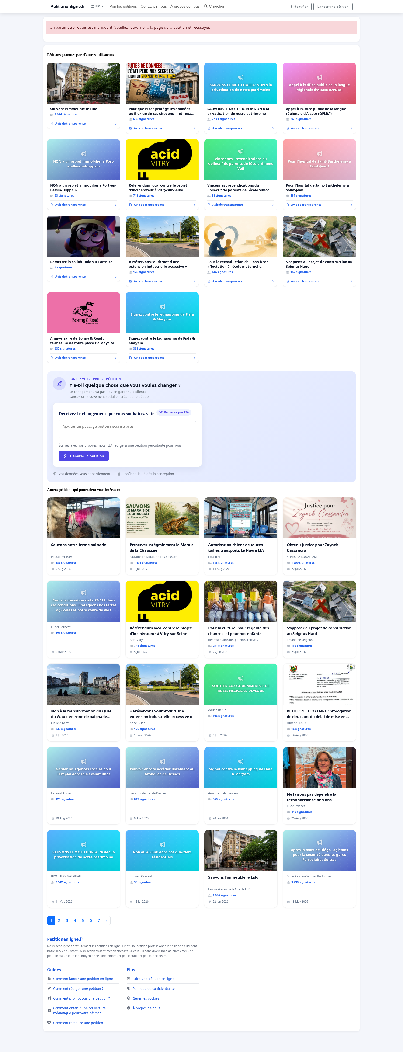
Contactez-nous (154, 6)
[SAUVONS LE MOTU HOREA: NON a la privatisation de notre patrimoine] (240, 98)
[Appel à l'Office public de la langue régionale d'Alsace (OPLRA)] (319, 98)
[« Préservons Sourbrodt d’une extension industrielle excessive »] (162, 251)
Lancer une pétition (333, 6)
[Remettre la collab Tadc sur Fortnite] (83, 249)
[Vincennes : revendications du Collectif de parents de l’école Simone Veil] (240, 174)
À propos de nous (185, 6)
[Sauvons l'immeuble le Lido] (83, 96)
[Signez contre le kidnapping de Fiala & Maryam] (162, 327)
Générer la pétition (87, 456)
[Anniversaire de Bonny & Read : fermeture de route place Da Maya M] (83, 327)
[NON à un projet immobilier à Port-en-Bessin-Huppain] (83, 174)
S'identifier (299, 6)
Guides (54, 969)
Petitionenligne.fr (67, 6)
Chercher (216, 6)
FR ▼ (99, 6)
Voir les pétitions (123, 6)
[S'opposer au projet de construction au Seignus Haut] (319, 251)
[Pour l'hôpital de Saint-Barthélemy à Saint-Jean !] (319, 174)
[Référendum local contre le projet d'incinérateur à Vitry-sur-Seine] (162, 174)
